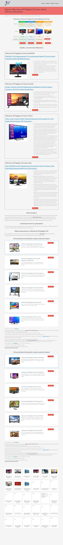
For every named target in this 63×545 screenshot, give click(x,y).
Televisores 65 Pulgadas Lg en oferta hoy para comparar (54, 513)
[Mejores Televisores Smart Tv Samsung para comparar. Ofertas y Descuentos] (45, 484)
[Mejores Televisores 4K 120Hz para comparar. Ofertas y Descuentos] (18, 471)
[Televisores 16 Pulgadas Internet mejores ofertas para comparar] (54, 521)
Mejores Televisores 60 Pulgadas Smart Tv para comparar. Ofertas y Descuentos (36, 501)
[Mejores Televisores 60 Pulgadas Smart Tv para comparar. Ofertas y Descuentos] (36, 496)
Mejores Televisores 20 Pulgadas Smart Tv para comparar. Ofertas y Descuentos (9, 489)
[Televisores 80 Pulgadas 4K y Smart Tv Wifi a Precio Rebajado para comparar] (18, 484)
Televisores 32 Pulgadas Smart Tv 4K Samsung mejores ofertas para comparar (18, 526)
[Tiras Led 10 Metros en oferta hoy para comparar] (18, 508)
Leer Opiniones (50, 242)
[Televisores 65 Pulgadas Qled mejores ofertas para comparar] (8, 496)
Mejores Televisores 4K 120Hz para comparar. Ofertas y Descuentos (18, 477)
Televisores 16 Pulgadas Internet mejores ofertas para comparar (54, 526)
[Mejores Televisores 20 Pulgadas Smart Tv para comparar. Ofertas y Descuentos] (8, 484)
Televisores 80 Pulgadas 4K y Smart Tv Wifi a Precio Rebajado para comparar (18, 489)
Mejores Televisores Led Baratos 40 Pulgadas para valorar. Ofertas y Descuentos (17, 501)
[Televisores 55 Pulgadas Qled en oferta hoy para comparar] (36, 484)
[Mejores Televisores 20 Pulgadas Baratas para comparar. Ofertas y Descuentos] (54, 496)
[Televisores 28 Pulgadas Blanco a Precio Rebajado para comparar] (36, 471)
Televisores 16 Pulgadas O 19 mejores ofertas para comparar (27, 526)
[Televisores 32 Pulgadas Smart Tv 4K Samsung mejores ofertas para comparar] (18, 521)
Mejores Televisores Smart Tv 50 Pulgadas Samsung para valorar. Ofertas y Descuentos (27, 489)
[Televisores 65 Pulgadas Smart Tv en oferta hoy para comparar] (27, 471)
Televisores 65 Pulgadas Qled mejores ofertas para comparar (8, 501)
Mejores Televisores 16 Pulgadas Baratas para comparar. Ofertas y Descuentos (9, 477)
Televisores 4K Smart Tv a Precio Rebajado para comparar (36, 526)
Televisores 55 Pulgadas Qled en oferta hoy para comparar (36, 489)
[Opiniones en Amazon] (48, 39)
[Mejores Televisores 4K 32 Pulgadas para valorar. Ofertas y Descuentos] (36, 508)
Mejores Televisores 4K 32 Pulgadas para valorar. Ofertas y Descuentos (36, 514)
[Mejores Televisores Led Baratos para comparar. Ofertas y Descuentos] (8, 508)
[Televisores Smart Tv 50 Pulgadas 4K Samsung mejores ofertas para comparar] (27, 496)
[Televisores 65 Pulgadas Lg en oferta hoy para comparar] (54, 508)
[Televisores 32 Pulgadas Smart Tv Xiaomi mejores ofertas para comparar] (27, 508)
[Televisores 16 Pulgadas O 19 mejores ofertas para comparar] (27, 521)
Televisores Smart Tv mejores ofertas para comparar (54, 489)
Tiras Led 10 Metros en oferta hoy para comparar (17, 513)
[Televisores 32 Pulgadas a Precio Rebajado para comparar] (45, 471)
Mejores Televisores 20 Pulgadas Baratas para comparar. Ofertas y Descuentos (54, 501)
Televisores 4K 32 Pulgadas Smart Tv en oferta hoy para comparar (8, 526)
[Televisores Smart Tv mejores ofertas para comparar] (54, 484)
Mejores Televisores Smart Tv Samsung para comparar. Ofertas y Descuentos (45, 489)
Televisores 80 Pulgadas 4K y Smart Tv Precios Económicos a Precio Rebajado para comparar (44, 495)
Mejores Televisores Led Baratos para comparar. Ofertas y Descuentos (9, 514)
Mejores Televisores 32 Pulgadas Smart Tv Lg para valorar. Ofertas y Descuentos (54, 477)
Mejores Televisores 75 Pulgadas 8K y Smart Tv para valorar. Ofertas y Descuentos (45, 514)
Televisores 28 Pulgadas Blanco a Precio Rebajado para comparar (36, 477)
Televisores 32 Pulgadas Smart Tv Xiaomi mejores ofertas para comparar (27, 514)
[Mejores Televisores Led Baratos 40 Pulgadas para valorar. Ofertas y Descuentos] (18, 496)
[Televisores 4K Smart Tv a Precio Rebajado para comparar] (36, 521)
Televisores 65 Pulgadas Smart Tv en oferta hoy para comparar (27, 477)
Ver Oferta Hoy (35, 74)
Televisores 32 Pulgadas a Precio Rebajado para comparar (45, 477)
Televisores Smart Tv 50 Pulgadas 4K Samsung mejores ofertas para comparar (27, 501)
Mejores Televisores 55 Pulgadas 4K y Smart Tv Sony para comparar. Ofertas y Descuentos (45, 526)
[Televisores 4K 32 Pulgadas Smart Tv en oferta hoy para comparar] (8, 521)
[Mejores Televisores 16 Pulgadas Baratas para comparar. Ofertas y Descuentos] (8, 471)
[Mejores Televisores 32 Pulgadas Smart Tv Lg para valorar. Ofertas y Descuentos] (54, 471)
